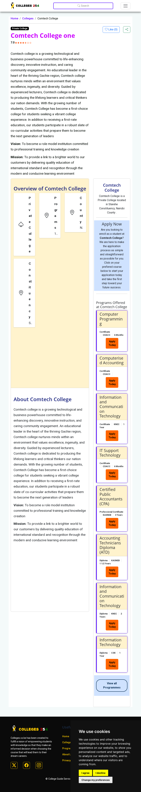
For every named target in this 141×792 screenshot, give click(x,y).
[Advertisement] (50, 358)
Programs (68, 748)
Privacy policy (70, 760)
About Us (67, 754)
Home (14, 18)
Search (84, 5)
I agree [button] (85, 772)
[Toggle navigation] (125, 5)
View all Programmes (112, 685)
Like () (112, 29)
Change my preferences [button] (96, 779)
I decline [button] (100, 772)
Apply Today (112, 343)
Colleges (28, 18)
